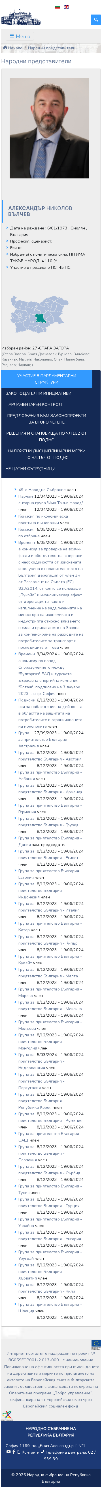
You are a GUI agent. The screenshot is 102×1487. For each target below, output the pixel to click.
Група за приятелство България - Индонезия (41, 890)
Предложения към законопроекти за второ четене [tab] (46, 419)
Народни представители (51, 48)
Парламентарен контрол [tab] (34, 404)
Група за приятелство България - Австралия (44, 739)
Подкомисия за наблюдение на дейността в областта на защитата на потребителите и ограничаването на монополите (50, 713)
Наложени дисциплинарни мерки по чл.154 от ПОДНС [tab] (47, 454)
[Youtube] (8, 1452)
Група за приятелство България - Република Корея (41, 1100)
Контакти (31, 1452)
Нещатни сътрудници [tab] (31, 468)
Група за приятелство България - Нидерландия (41, 1061)
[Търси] (96, 20)
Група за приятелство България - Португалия (41, 1080)
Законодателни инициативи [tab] (38, 393)
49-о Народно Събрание (42, 490)
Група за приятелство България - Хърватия (41, 1271)
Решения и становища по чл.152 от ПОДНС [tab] (47, 436)
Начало (14, 48)
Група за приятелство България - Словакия (41, 1153)
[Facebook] (14, 1452)
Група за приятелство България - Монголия (41, 1041)
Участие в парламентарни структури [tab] (46, 379)
